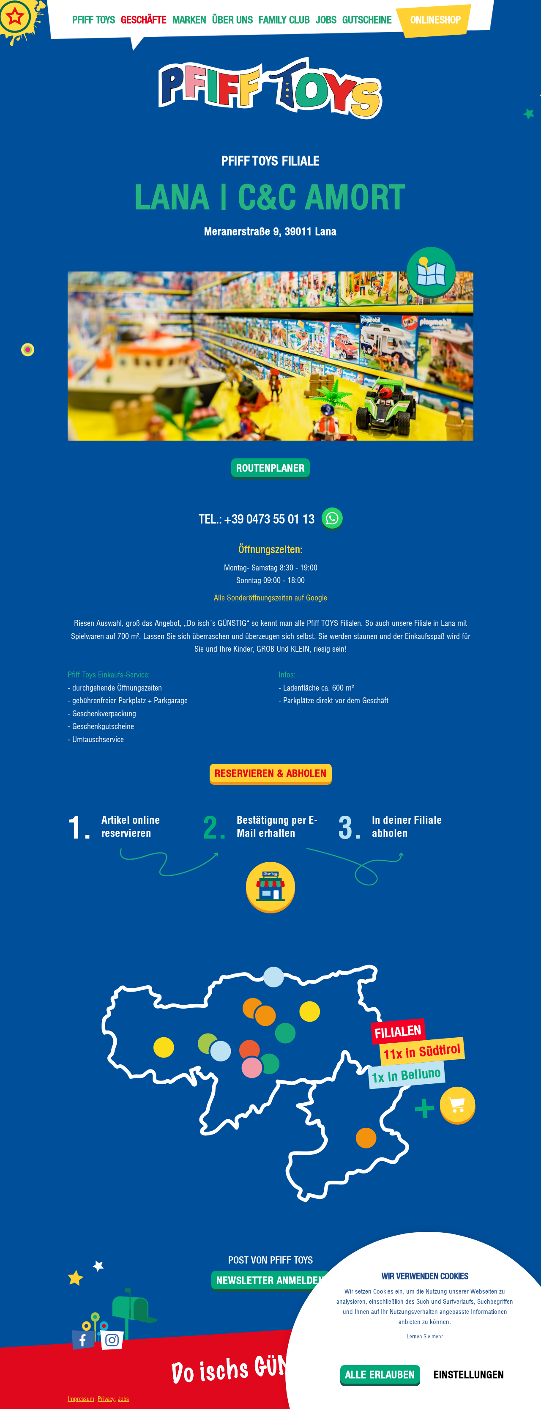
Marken (189, 19)
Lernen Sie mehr (425, 1336)
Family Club (284, 19)
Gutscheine (367, 19)
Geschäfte (144, 19)
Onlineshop (435, 19)
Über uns (232, 19)
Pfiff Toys (93, 19)
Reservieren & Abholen (271, 773)
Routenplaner (270, 468)
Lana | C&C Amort (270, 197)
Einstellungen (469, 1374)
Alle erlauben (380, 1374)
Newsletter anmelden (270, 1280)
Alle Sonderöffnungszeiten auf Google (270, 598)
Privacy (106, 1399)
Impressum (81, 1399)
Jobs (326, 19)
